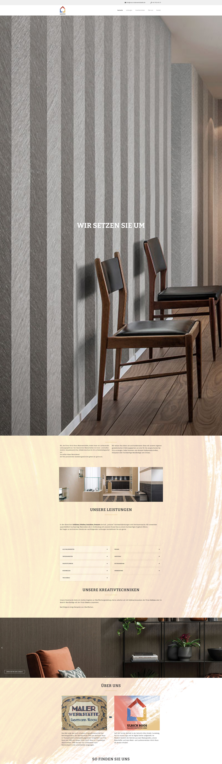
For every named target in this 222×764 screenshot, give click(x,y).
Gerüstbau (117, 556)
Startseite (120, 10)
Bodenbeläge (66, 570)
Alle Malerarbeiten (68, 549)
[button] (109, 500)
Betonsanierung (119, 563)
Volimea (153, 600)
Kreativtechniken (140, 10)
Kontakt (158, 10)
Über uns (150, 10)
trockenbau (66, 578)
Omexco (88, 602)
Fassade (116, 549)
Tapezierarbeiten (68, 556)
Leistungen (129, 10)
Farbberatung (118, 570)
